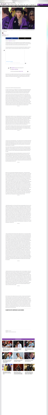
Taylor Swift (10, 40)
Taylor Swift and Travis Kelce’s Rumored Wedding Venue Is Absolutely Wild (7, 361)
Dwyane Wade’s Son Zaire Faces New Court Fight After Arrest (7, 373)
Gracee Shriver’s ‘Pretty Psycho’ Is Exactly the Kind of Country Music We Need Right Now (18, 373)
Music (24, 4)
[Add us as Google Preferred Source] (31, 5)
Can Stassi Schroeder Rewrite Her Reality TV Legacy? (18, 361)
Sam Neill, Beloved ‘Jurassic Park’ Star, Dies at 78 (29, 361)
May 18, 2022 (21, 71)
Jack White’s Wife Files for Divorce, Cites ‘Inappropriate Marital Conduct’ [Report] (29, 373)
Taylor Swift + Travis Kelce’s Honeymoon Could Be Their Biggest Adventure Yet (7, 349)
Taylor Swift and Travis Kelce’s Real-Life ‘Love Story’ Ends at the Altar (29, 349)
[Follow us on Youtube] (33, 5)
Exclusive (21, 4)
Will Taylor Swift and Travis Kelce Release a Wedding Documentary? (18, 349)
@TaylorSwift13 (13, 67)
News (18, 4)
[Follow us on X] (36, 5)
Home (16, 4)
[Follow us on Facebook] (35, 5)
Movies (27, 4)
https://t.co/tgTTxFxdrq (15, 69)
